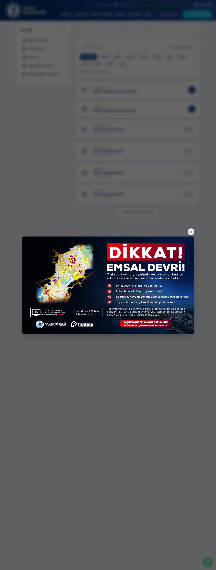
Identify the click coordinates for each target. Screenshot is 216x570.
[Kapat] (191, 231)
